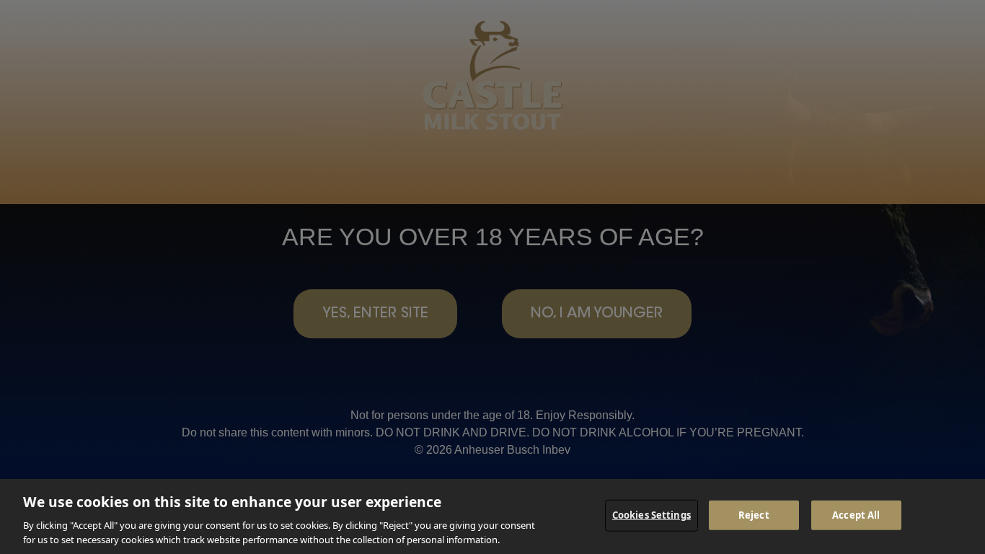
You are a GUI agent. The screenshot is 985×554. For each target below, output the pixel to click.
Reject (753, 515)
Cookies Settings (651, 515)
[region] (492, 516)
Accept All (856, 515)
